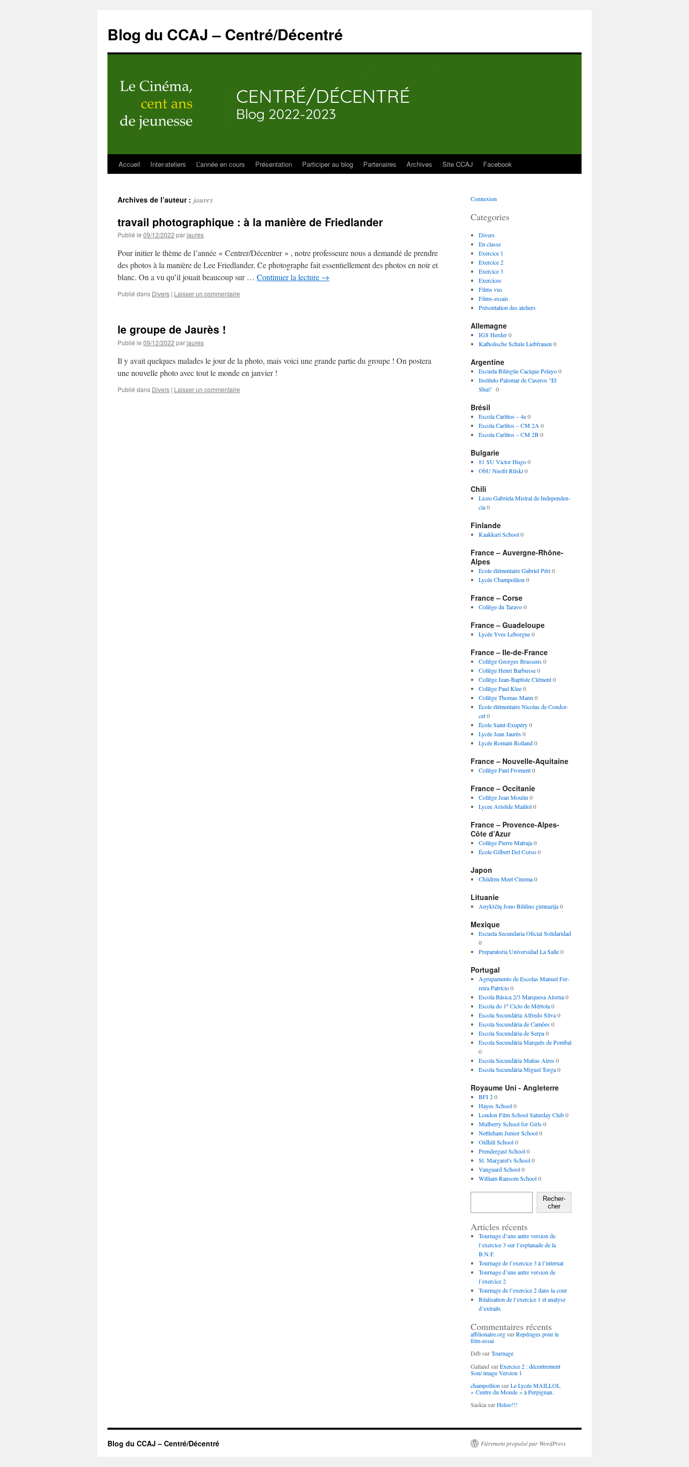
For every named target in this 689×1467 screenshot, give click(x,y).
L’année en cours (220, 164)
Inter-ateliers (168, 164)
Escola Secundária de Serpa (511, 1033)
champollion (485, 1385)
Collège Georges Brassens (510, 661)
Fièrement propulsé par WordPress (523, 1443)
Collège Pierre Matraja (505, 843)
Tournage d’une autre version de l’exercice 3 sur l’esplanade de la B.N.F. (517, 1245)
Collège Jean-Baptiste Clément (515, 679)
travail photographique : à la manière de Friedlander (250, 221)
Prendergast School (502, 1151)
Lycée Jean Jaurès (500, 734)
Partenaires (379, 164)
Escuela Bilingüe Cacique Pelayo (518, 371)
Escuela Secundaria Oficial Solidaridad (525, 933)
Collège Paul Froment (505, 770)
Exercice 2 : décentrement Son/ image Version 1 (515, 1369)
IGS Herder (493, 335)
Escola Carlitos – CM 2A (509, 425)
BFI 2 (486, 1097)
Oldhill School (496, 1142)
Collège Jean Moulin (503, 797)
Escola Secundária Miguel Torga (517, 1069)
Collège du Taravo (500, 607)
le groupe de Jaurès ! (172, 329)
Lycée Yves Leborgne (504, 634)
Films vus (490, 289)
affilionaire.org (488, 1334)
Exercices (490, 280)
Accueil (129, 164)
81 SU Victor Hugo (502, 462)
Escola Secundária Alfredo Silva (517, 1015)
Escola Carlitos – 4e (502, 416)
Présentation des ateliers (507, 307)
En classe (490, 244)
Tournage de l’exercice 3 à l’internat (521, 1263)
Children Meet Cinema (506, 879)
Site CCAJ (457, 164)
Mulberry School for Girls (510, 1124)
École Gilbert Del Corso (507, 852)
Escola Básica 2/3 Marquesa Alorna (521, 997)
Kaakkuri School (499, 534)
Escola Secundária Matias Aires (516, 1060)
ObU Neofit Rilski (501, 471)
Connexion (484, 199)
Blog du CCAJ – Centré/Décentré (225, 34)
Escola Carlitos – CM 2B (509, 434)
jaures (203, 199)
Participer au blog (327, 164)
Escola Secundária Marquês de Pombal (525, 1042)
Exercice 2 (491, 262)
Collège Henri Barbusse (507, 670)
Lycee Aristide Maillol (505, 806)
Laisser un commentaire (207, 293)
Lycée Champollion (502, 580)
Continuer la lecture (293, 277)
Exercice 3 (491, 271)
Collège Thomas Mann (506, 697)
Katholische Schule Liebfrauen (515, 344)
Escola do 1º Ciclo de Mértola (514, 1006)
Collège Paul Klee (500, 688)
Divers (160, 293)
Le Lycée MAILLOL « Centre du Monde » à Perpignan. (515, 1388)
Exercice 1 (491, 253)
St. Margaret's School (504, 1160)
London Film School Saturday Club (521, 1115)
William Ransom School (508, 1178)
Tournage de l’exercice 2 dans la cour (523, 1290)
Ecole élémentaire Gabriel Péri (514, 570)
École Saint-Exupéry (503, 725)
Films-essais (493, 298)
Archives (419, 164)
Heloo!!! (507, 1404)
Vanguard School (499, 1169)
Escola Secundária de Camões (514, 1024)
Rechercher (554, 1202)
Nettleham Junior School (508, 1133)
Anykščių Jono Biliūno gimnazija (518, 906)
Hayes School (495, 1106)
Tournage (502, 1353)
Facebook (497, 164)
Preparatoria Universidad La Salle (519, 951)
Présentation (273, 164)
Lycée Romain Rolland (506, 743)
